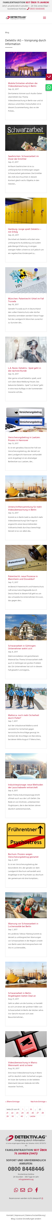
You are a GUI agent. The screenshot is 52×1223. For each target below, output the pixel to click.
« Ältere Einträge (12, 1101)
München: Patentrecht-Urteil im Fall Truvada (26, 300)
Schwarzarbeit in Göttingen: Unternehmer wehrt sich (22, 647)
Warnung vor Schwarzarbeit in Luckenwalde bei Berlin (23, 925)
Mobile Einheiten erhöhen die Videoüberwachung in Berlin (22, 85)
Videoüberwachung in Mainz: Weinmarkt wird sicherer (22, 1064)
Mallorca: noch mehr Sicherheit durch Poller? (23, 717)
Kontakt (9, 1215)
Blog (13, 1219)
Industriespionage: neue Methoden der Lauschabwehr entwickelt (25, 786)
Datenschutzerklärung (35, 1215)
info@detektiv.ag (26, 1179)
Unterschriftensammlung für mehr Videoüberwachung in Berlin (25, 508)
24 (22, 1113)
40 (22, 1116)
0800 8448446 (36, 9)
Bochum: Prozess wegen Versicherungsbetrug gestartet (23, 855)
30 (13, 1116)
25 (28, 1113)
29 (7, 1116)
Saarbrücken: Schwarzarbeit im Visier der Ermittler (23, 157)
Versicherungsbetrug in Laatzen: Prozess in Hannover (24, 439)
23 (17, 1113)
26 (33, 1113)
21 (7, 1113)
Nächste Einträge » (39, 1101)
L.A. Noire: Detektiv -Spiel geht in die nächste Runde (24, 369)
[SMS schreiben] (30, 1191)
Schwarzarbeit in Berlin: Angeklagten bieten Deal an (22, 994)
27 (38, 1113)
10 (31, 1109)
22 (12, 1113)
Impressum (19, 1215)
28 (43, 1113)
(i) (42, 1198)
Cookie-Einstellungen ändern (28, 1219)
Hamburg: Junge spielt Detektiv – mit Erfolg (24, 230)
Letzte (32, 1116)
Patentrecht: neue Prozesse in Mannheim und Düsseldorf (23, 578)
